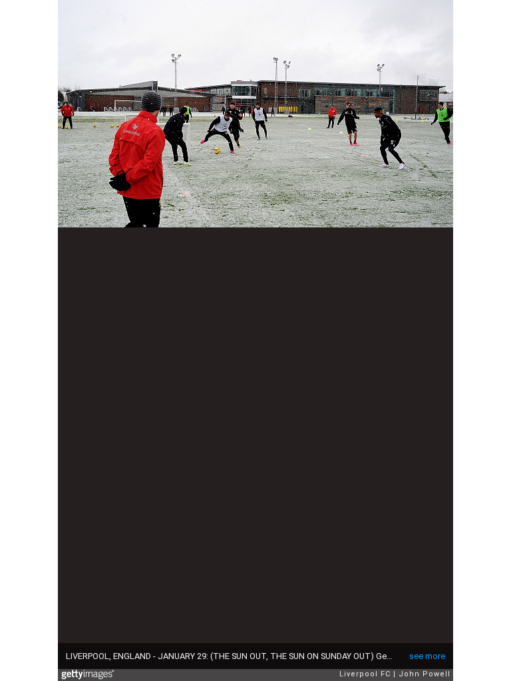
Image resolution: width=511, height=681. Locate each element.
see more (427, 656)
